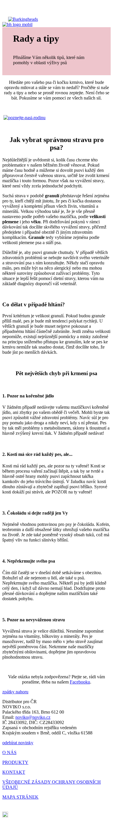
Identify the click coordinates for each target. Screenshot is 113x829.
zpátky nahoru (15, 691)
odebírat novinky (17, 742)
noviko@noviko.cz (32, 717)
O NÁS (9, 752)
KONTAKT (13, 772)
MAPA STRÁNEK (20, 797)
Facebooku (80, 681)
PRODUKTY (15, 762)
